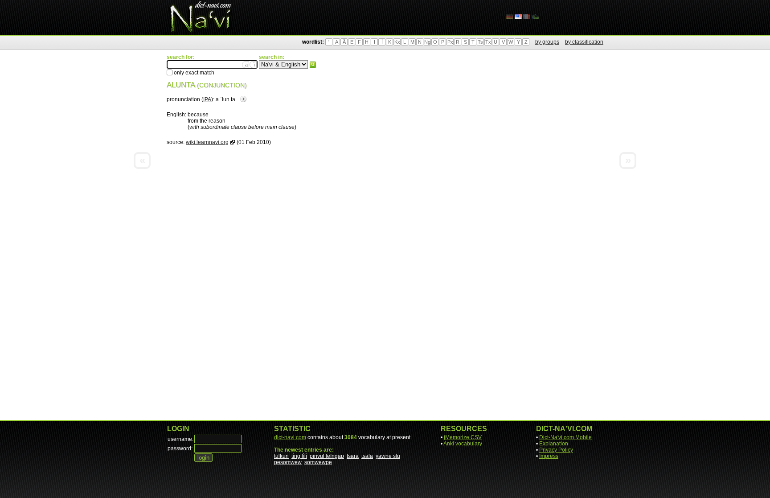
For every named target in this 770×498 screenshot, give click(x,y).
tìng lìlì (299, 456)
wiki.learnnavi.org (207, 142)
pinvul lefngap (327, 456)
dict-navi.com (290, 437)
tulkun (281, 456)
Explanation (553, 443)
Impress (548, 456)
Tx (488, 42)
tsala (367, 456)
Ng (427, 42)
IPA (207, 99)
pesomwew (288, 462)
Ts (480, 42)
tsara (353, 456)
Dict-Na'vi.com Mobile (565, 437)
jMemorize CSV (463, 437)
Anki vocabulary (462, 443)
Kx (397, 42)
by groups (547, 42)
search (312, 64)
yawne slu (388, 456)
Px (450, 42)
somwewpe (318, 462)
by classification (584, 42)
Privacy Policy (556, 450)
